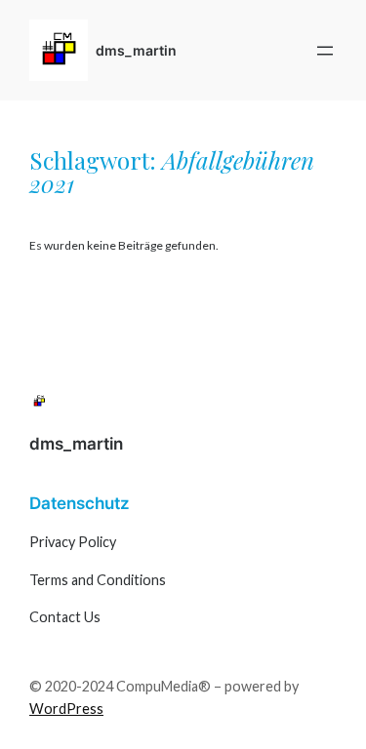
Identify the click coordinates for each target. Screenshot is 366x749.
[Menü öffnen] (325, 50)
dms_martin (136, 50)
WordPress (66, 708)
